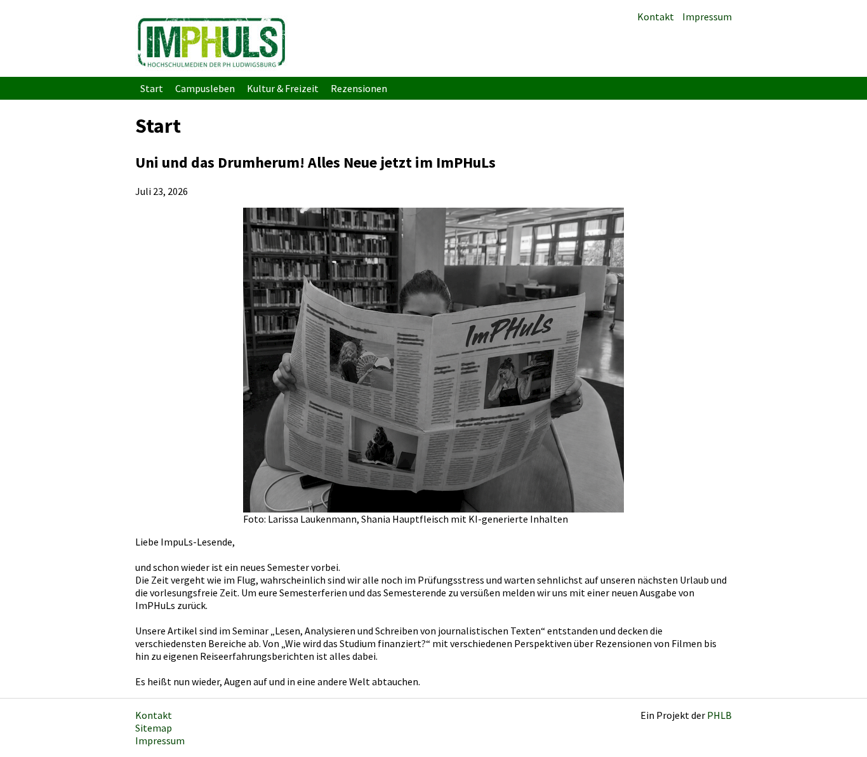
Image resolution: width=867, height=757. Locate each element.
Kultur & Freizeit (283, 88)
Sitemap (153, 727)
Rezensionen (359, 88)
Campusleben (205, 88)
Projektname (211, 42)
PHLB (719, 715)
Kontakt (655, 16)
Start (151, 88)
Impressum (707, 16)
